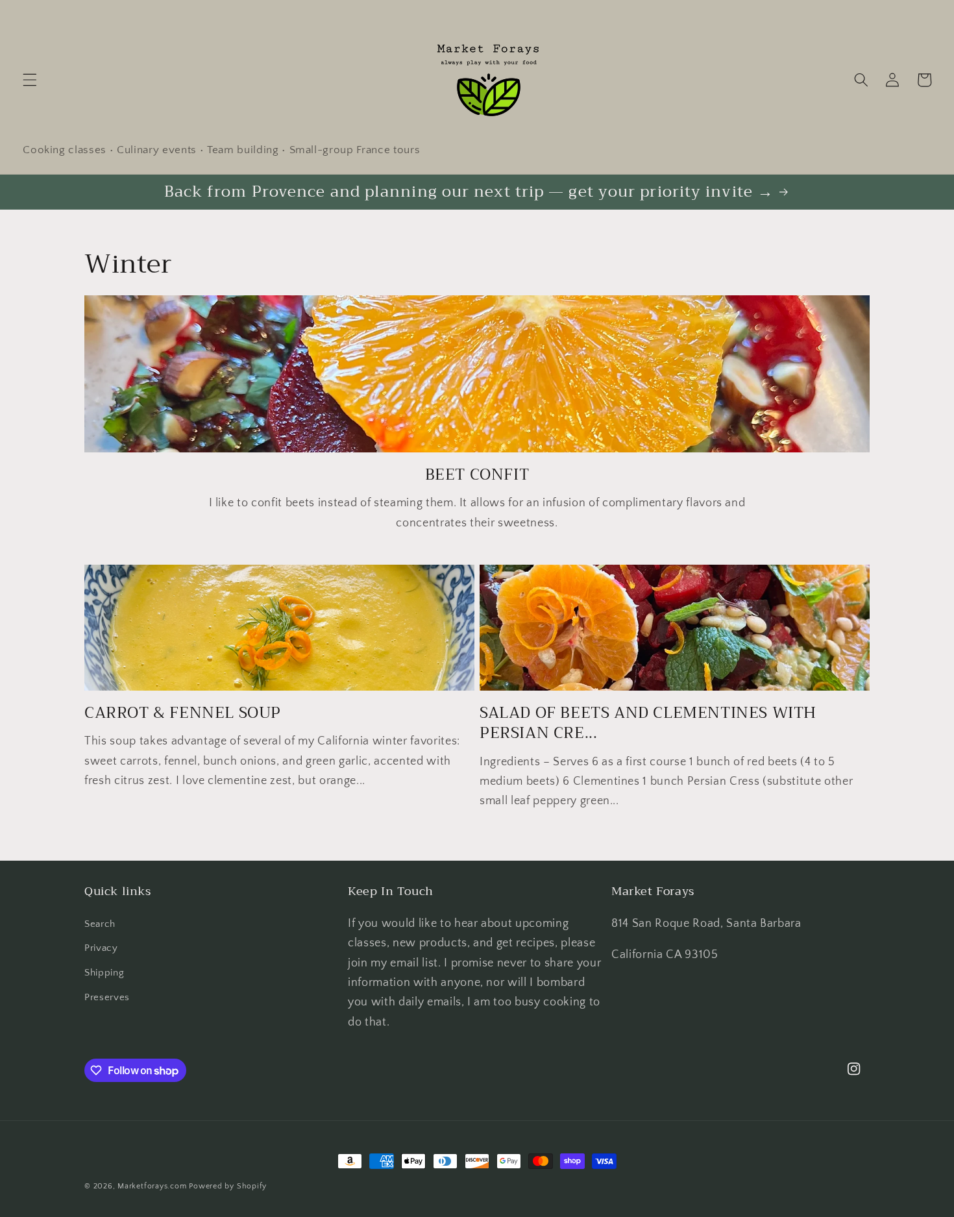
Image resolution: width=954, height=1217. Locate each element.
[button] (29, 79)
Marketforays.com (151, 1186)
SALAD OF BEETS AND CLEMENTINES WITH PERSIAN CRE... (648, 723)
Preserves (107, 997)
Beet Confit (477, 475)
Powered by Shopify (228, 1186)
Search (100, 923)
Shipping (104, 972)
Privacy (101, 947)
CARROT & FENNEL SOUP (182, 713)
